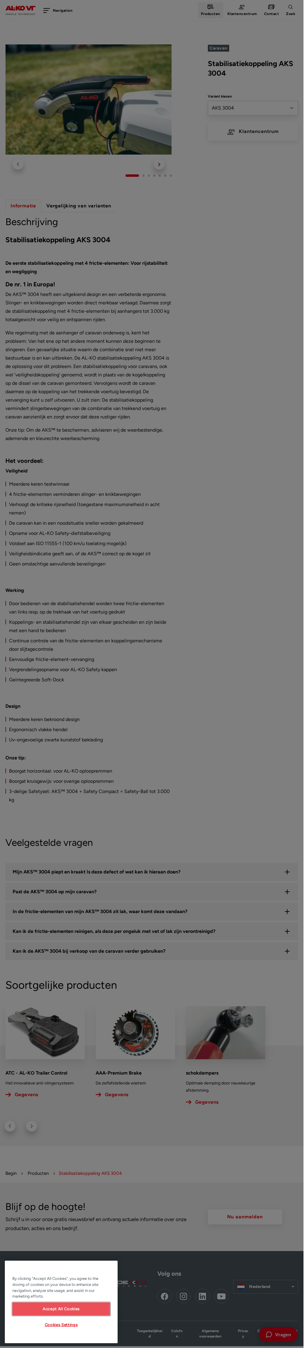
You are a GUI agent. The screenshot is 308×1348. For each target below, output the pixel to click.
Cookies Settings (61, 1324)
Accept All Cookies (61, 1309)
